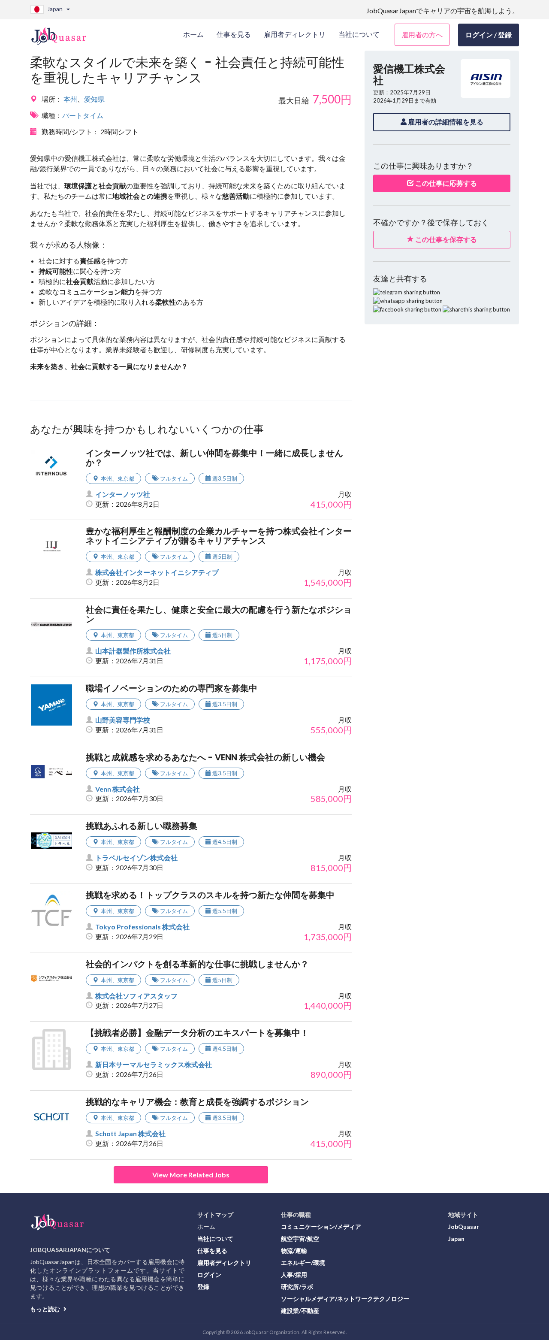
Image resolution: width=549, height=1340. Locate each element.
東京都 (126, 478)
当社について (215, 1238)
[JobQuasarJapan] (63, 33)
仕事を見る (212, 1250)
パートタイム (82, 115)
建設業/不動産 (300, 1310)
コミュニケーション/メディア (321, 1226)
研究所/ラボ (297, 1286)
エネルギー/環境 (303, 1262)
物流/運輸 (294, 1250)
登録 (203, 1286)
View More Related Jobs (190, 1175)
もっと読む (45, 1309)
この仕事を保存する (445, 239)
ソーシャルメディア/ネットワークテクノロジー (345, 1298)
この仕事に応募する (445, 183)
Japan (456, 1238)
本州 (70, 99)
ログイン (209, 1274)
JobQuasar (463, 1226)
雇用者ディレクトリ (224, 1262)
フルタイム (174, 478)
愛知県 (94, 99)
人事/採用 (294, 1274)
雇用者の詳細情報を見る (445, 122)
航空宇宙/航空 (300, 1238)
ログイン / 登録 (488, 34)
